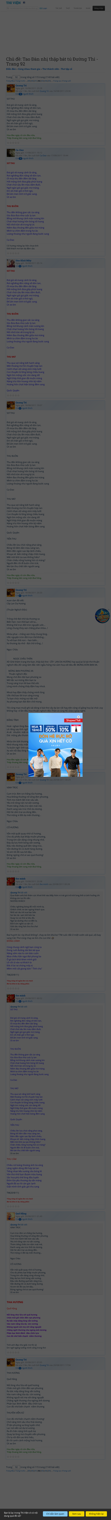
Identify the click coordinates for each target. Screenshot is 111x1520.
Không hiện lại (96, 1513)
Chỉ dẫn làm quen (55, 1513)
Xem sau (76, 1513)
